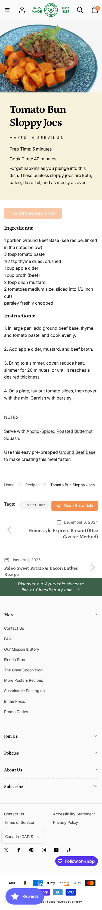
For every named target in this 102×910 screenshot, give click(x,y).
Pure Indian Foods (43, 901)
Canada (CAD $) (20, 836)
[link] (33, 213)
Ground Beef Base (77, 452)
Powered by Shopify (69, 901)
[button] (7, 10)
